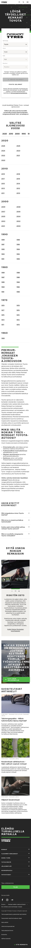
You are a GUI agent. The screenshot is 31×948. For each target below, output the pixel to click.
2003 (3, 221)
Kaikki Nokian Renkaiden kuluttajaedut (15, 630)
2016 (18, 179)
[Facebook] (2, 899)
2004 (18, 216)
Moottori (5, 63)
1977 (2, 310)
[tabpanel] (15, 67)
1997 (2, 244)
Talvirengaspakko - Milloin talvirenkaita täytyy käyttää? (14, 719)
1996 (18, 244)
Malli (4, 55)
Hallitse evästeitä (5, 938)
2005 (3, 216)
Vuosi (4, 48)
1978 (18, 305)
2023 (18, 151)
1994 (18, 249)
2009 (3, 207)
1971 (2, 324)
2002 (18, 221)
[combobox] (15, 44)
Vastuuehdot (4, 922)
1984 (18, 282)
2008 (18, 207)
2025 (18, 146)
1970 (18, 324)
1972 (18, 320)
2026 (3, 146)
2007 (3, 211)
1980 (18, 292)
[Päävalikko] (27, 2)
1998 (18, 240)
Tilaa (15, 887)
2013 (3, 188)
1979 (2, 305)
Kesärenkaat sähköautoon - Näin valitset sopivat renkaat (14, 762)
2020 (4, 134)
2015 (3, 183)
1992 (18, 254)
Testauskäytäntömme (7, 930)
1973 (2, 320)
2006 (18, 211)
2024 (3, 151)
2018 (18, 174)
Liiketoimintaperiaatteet (7, 926)
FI (19, 2)
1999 (3, 240)
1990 (24, 134)
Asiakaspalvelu (6, 870)
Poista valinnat (15, 84)
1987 (2, 277)
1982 (18, 287)
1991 (2, 259)
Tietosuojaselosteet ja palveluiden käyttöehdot (14, 914)
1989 (3, 272)
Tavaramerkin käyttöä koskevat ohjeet (11, 918)
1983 (3, 287)
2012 (18, 188)
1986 (18, 277)
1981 (2, 292)
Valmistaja (5, 40)
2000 (17, 134)
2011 (2, 193)
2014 (18, 183)
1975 (2, 315)
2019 (3, 174)
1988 (18, 272)
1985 (3, 282)
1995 (3, 249)
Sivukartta (4, 934)
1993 (3, 254)
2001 (3, 226)
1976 (18, 310)
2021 (18, 155)
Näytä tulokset (17, 79)
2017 (3, 179)
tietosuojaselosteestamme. (19, 93)
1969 (3, 338)
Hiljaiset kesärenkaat (10, 800)
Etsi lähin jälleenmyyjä (13, 679)
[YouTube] (12, 899)
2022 (3, 155)
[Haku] (23, 2)
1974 (18, 315)
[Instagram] (7, 899)
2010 (11, 134)
